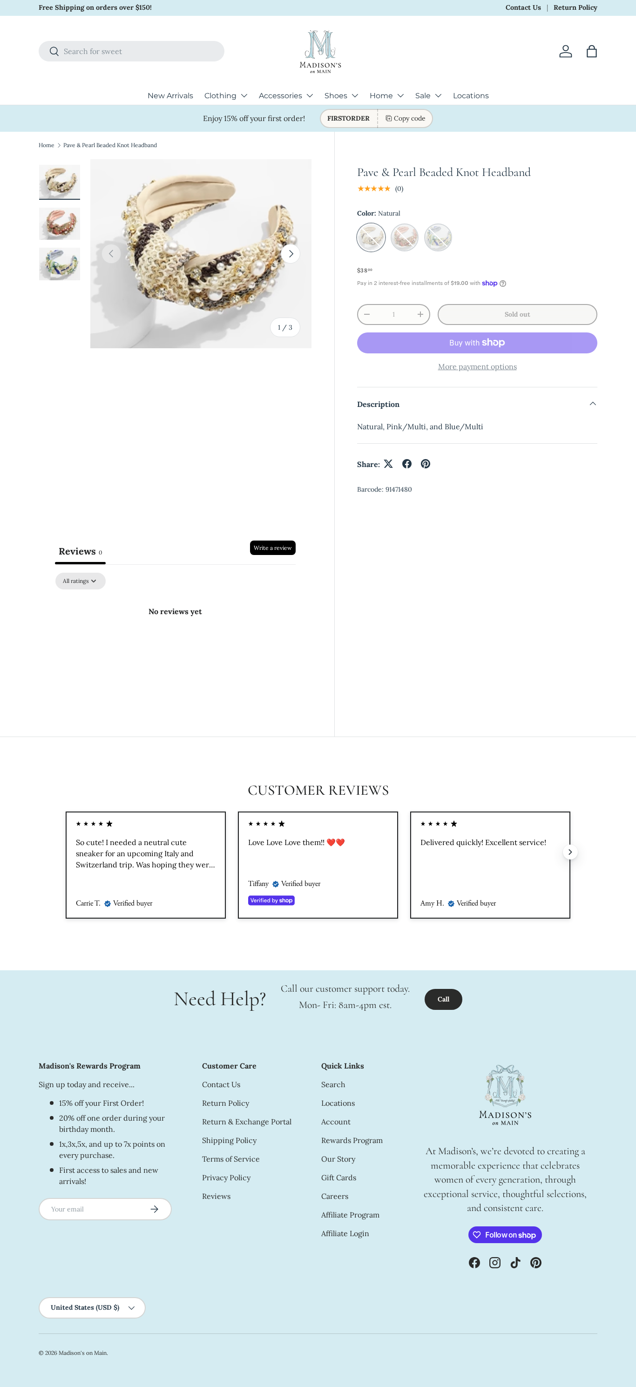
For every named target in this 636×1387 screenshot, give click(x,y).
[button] (592, 51)
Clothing (220, 95)
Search (333, 1084)
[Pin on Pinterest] (425, 463)
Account (336, 1121)
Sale (423, 95)
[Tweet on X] (388, 463)
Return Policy (575, 7)
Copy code (410, 118)
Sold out (517, 314)
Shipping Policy (229, 1140)
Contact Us (523, 7)
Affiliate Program (350, 1214)
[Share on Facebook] (407, 463)
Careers (334, 1196)
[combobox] (131, 51)
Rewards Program (352, 1140)
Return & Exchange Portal (246, 1121)
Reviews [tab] (80, 551)
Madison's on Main (83, 1352)
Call (443, 999)
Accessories (280, 95)
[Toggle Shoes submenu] (354, 95)
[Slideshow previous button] (65, 852)
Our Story (338, 1159)
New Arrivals (170, 95)
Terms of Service (231, 1159)
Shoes (336, 95)
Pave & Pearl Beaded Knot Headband (110, 145)
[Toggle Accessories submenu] (309, 95)
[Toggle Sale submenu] (438, 95)
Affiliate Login (345, 1233)
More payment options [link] (477, 366)
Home (381, 95)
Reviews (216, 1196)
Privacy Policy (226, 1177)
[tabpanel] (175, 642)
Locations (471, 95)
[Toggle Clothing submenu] (244, 95)
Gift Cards (338, 1177)
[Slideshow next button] (570, 852)
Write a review (273, 547)
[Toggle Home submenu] (400, 95)
